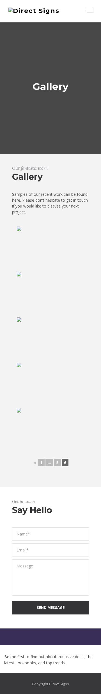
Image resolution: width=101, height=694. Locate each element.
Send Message (51, 607)
